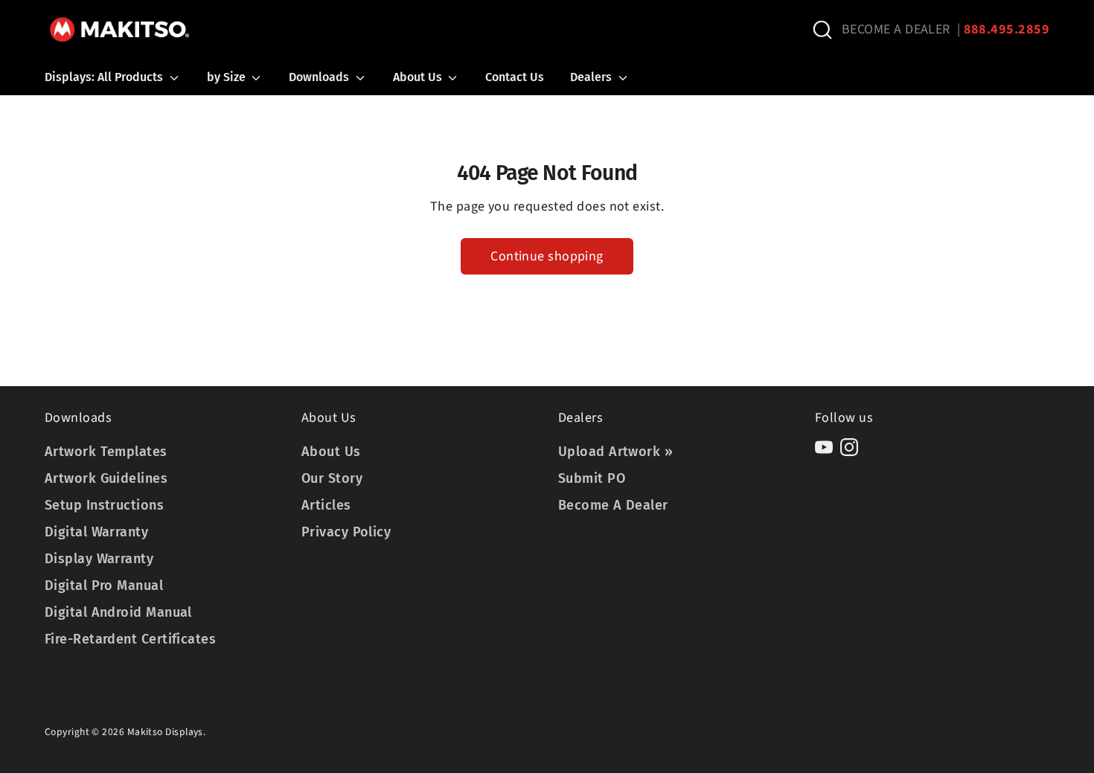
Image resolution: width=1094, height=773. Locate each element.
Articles (326, 505)
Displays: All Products (105, 77)
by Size (228, 77)
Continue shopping (547, 256)
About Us (419, 77)
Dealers (592, 77)
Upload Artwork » (615, 451)
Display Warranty (99, 559)
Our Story (331, 478)
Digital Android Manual (118, 612)
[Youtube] (824, 447)
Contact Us (514, 77)
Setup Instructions (104, 505)
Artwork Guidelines (106, 478)
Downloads (320, 77)
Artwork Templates (106, 451)
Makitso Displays (165, 732)
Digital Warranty (96, 532)
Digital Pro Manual (104, 585)
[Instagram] (849, 447)
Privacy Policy (346, 532)
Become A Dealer (613, 505)
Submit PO (591, 478)
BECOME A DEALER (896, 29)
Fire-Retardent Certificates (130, 639)
